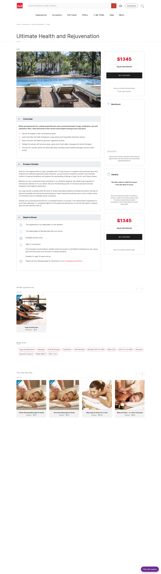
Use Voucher (131, 6)
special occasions (26, 354)
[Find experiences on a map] (120, 5)
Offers (85, 15)
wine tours (53, 354)
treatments (67, 349)
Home (18, 24)
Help (112, 15)
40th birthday (79, 349)
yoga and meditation (37, 24)
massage (41, 349)
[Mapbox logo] (112, 151)
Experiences (41, 15)
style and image (54, 349)
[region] (124, 131)
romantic (139, 349)
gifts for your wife (126, 349)
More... (122, 15)
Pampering (25, 24)
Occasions (57, 15)
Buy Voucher (124, 75)
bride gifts (112, 349)
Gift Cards (72, 15)
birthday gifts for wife (96, 349)
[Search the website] (113, 5)
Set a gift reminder (125, 91)
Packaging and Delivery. (74, 261)
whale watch (41, 354)
